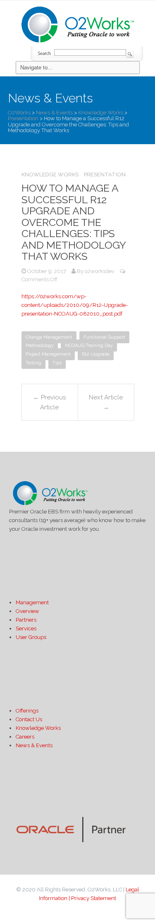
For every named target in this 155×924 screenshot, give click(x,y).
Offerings (27, 711)
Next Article (106, 402)
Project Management (48, 354)
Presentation (105, 174)
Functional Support (104, 337)
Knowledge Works (50, 174)
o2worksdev (99, 271)
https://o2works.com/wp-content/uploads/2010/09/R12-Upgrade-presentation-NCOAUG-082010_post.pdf (74, 305)
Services (26, 628)
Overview (27, 611)
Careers (25, 737)
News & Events (34, 745)
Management (32, 602)
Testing (33, 363)
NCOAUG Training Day (89, 345)
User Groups (31, 637)
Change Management (49, 337)
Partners (26, 620)
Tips (57, 363)
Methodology (40, 345)
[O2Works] (78, 23)
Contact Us (29, 719)
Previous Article (49, 402)
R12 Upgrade (96, 354)
